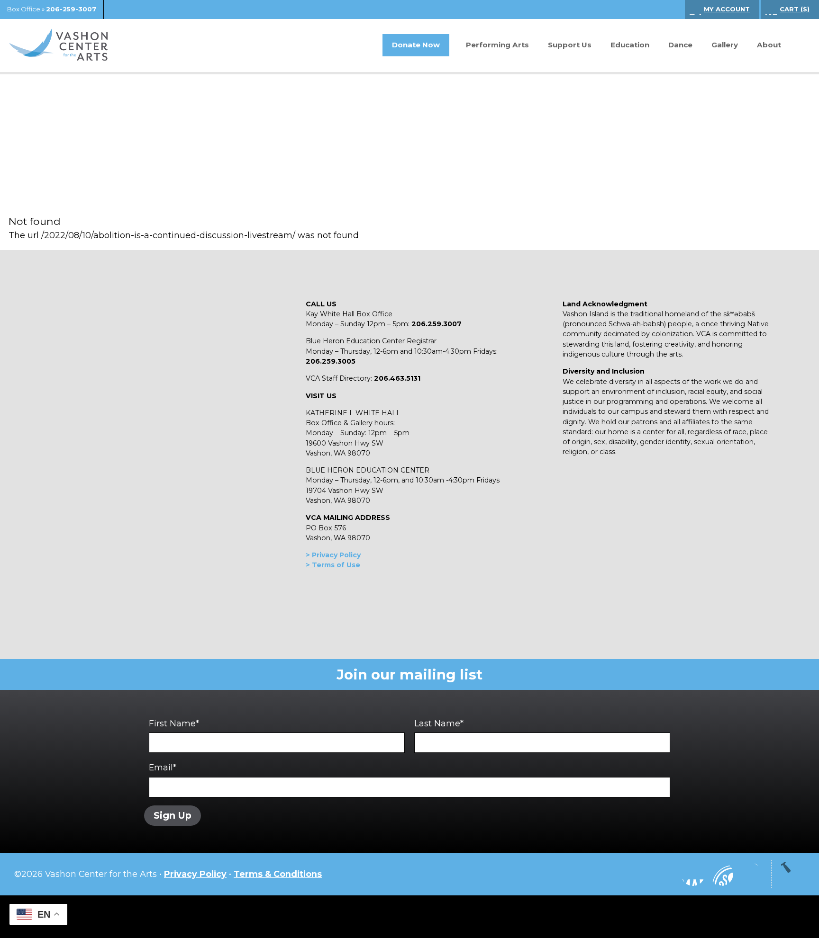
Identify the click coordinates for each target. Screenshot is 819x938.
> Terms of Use (333, 565)
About (769, 44)
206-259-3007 (71, 9)
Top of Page (793, 874)
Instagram (664, 874)
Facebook (693, 874)
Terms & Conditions (278, 874)
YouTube (721, 874)
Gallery (724, 44)
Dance (680, 44)
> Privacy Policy (333, 555)
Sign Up (172, 815)
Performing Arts (497, 44)
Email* (162, 767)
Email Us (750, 874)
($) (795, 9)
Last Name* (439, 723)
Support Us (570, 44)
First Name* (174, 723)
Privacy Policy (195, 874)
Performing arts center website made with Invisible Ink (409, 917)
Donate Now (416, 44)
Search (798, 45)
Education (629, 44)
